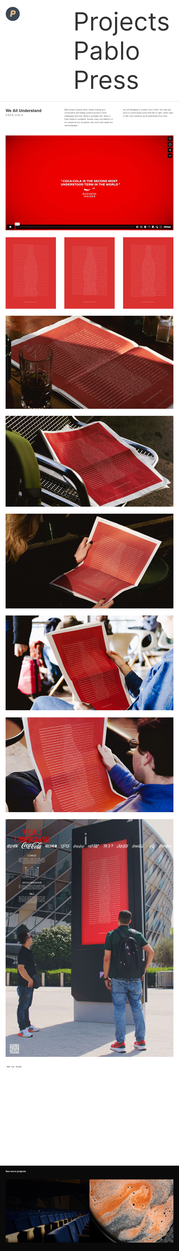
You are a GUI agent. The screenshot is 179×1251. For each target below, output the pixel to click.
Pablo (106, 50)
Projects (121, 21)
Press (106, 79)
